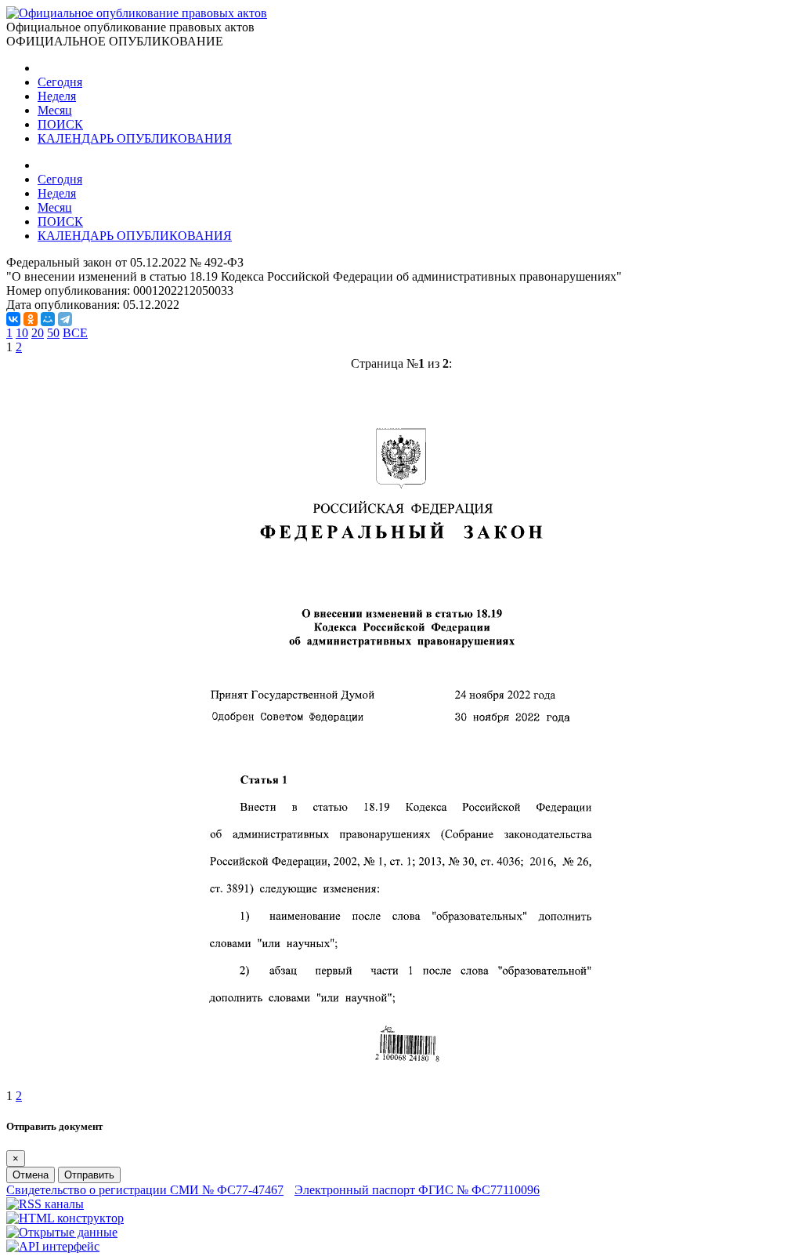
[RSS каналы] (45, 1204)
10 (22, 333)
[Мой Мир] (48, 319)
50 (53, 333)
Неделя (57, 96)
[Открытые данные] (61, 1232)
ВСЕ (75, 333)
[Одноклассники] (30, 319)
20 (37, 333)
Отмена (31, 1175)
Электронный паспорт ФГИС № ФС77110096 (417, 1189)
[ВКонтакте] (13, 319)
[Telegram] (65, 319)
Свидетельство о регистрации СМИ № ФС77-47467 (145, 1189)
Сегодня (60, 82)
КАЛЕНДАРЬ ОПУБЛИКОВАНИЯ (135, 138)
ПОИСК (60, 124)
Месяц (55, 110)
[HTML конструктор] (65, 1218)
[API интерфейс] (52, 1246)
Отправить (89, 1175)
